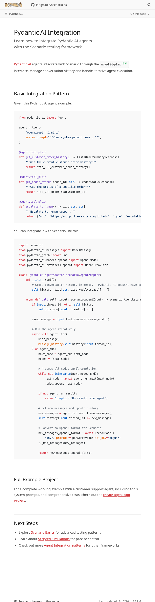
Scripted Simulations (54, 539)
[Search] (149, 5)
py (124, 63)
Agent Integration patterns (64, 545)
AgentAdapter (111, 64)
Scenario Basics (43, 532)
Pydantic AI (22, 64)
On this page (138, 14)
